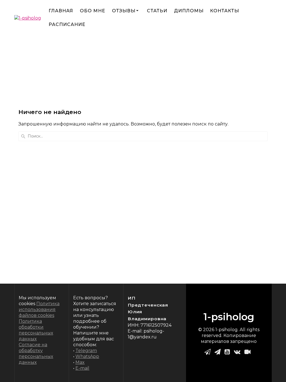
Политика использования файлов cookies (39, 309)
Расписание (67, 24)
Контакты (224, 10)
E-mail (82, 368)
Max (80, 362)
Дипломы (189, 10)
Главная (61, 10)
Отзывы (123, 10)
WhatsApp (87, 356)
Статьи (157, 10)
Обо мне (92, 10)
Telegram (86, 350)
